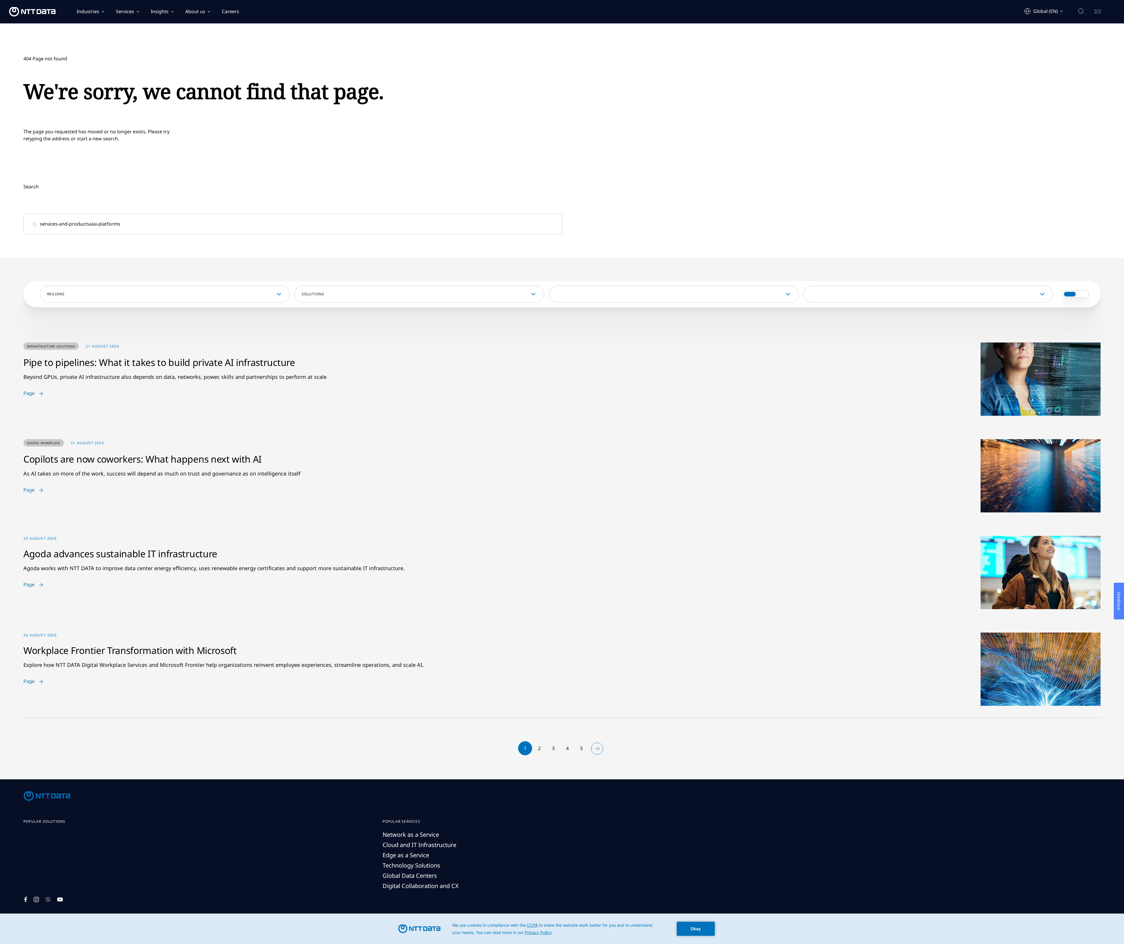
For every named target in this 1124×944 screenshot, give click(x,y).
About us (195, 11)
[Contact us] (1098, 12)
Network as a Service (411, 835)
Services (125, 11)
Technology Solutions (411, 865)
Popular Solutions (44, 821)
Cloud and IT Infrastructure (419, 845)
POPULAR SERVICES (401, 821)
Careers (230, 11)
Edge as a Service (406, 855)
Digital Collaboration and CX (421, 886)
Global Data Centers (410, 876)
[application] (562, 929)
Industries (88, 11)
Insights (160, 11)
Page (29, 393)
